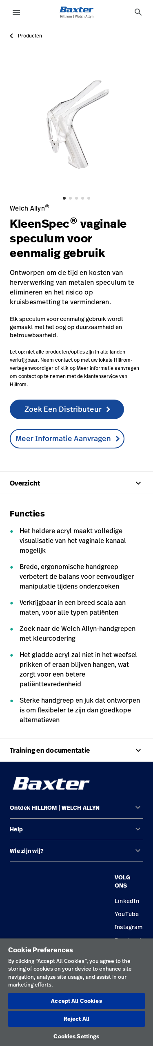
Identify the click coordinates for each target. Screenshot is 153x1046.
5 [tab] (88, 198)
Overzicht (76, 483)
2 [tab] (70, 198)
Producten (30, 36)
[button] (76, 811)
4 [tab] (82, 198)
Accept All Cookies (76, 1000)
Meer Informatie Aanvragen (63, 438)
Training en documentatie (76, 750)
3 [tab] (76, 198)
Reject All (76, 1018)
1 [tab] (64, 198)
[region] (76, 992)
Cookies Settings (76, 1036)
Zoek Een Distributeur (63, 409)
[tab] (138, 12)
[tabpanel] (76, 123)
